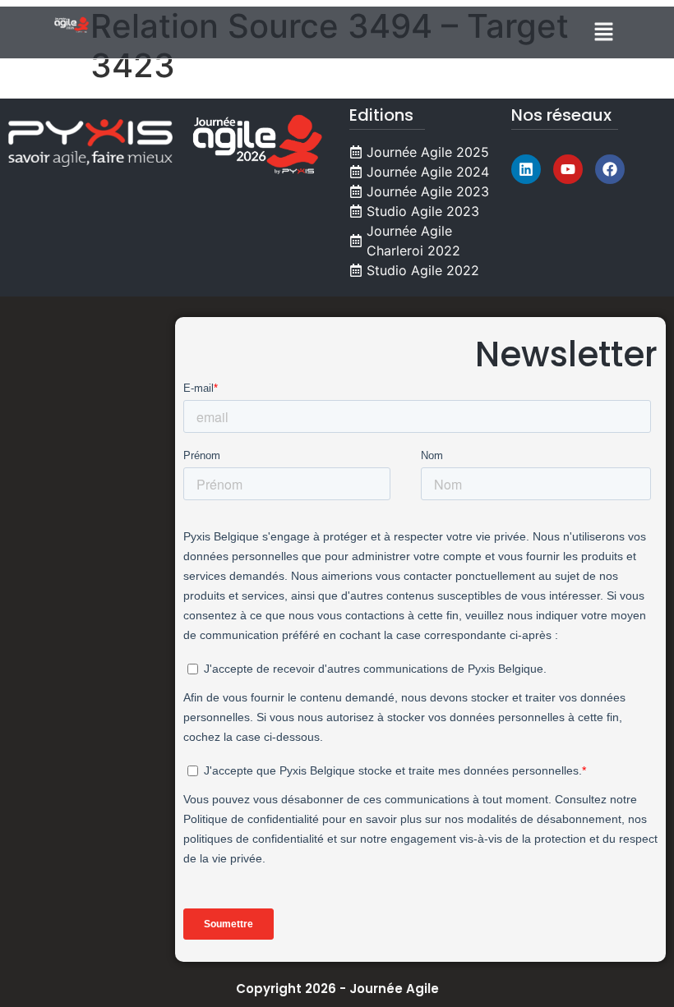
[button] (604, 32)
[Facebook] (610, 169)
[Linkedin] (526, 169)
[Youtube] (568, 169)
